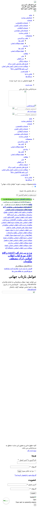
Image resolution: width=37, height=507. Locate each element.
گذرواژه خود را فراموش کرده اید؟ (25, 475)
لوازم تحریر (24, 71)
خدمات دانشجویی (22, 23)
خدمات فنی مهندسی (21, 30)
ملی (22, 56)
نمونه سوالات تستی (17, 43)
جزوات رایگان (23, 61)
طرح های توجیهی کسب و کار (18, 64)
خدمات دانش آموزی (21, 25)
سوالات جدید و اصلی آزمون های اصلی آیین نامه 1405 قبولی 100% (15, 67)
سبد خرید (28, 85)
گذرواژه (33, 467)
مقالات (26, 53)
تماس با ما (28, 74)
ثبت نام (30, 111)
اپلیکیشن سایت (26, 18)
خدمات (29, 20)
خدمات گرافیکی (22, 28)
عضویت (33, 493)
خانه (30, 15)
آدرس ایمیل (31, 484)
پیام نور (25, 46)
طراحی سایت (23, 33)
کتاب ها (21, 41)
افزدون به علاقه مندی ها (20, 271)
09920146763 (31, 289)
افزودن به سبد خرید (25, 268)
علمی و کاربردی (23, 38)
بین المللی (20, 58)
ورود (34, 111)
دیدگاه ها (29, 76)
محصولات (28, 35)
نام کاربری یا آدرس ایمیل (27, 460)
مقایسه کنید (14, 268)
